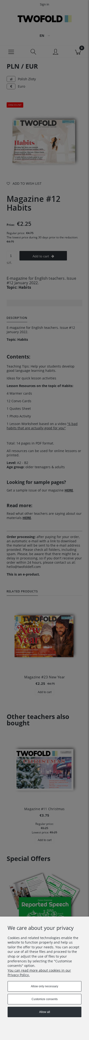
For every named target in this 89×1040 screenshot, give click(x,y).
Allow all (44, 1012)
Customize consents (45, 999)
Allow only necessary (44, 986)
